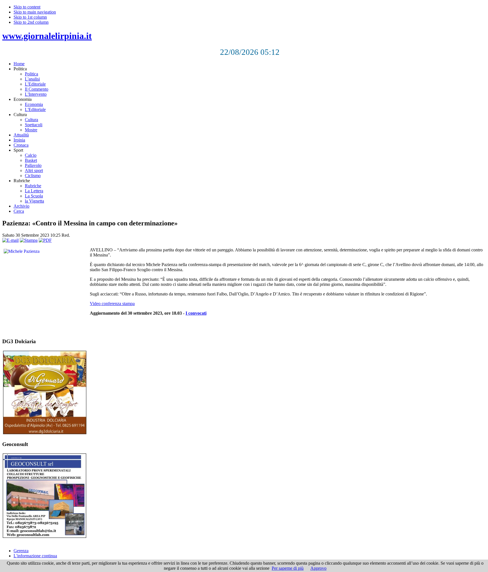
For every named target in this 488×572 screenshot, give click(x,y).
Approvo (318, 568)
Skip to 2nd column (31, 22)
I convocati (196, 313)
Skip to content (27, 7)
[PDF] (45, 240)
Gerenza (21, 550)
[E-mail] (10, 240)
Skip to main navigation (35, 12)
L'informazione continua (35, 555)
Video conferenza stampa (112, 303)
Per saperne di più (288, 568)
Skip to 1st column (30, 17)
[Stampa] (29, 240)
